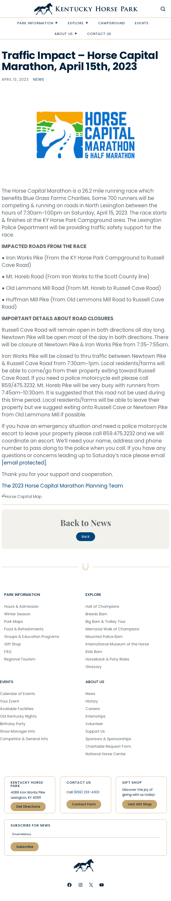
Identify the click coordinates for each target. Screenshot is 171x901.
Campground (111, 23)
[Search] (162, 9)
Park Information (35, 23)
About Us (63, 33)
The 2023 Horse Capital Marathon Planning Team (62, 485)
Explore (76, 23)
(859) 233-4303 (86, 792)
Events (141, 23)
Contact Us (99, 33)
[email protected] (24, 462)
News (38, 79)
